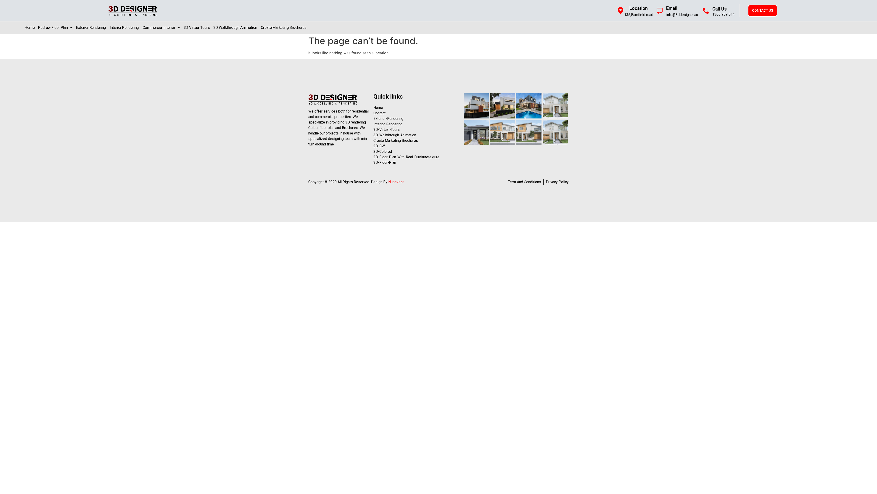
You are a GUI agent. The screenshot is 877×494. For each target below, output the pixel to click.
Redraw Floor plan (53, 27)
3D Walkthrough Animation (235, 27)
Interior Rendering (124, 27)
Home (29, 27)
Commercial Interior (159, 27)
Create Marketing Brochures (283, 27)
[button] (762, 11)
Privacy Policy (557, 182)
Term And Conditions (524, 182)
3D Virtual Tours (197, 27)
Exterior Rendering (91, 27)
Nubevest (396, 182)
